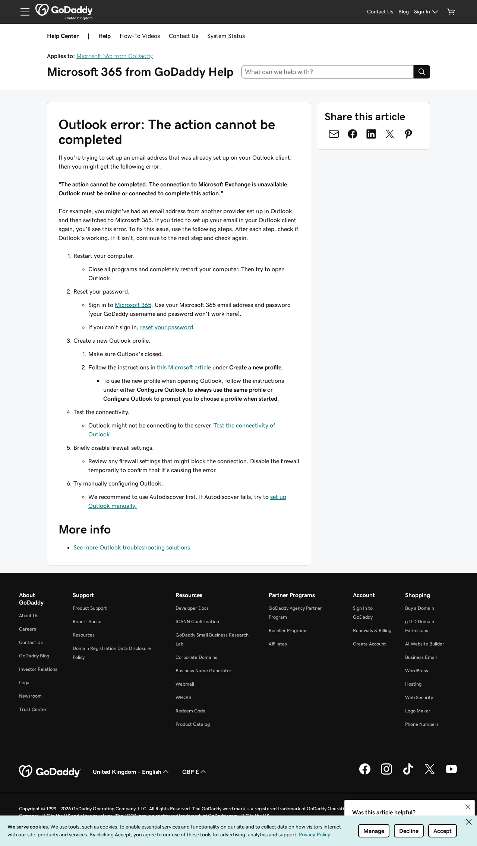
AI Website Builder (424, 643)
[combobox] (328, 71)
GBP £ (190, 772)
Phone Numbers (422, 724)
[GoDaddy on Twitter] (429, 773)
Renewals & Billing (372, 630)
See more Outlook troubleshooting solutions (131, 547)
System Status (226, 36)
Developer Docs (192, 608)
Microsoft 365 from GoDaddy (114, 56)
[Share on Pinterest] (408, 134)
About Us (28, 615)
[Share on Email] (334, 134)
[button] (467, 807)
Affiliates (278, 643)
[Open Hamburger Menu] (22, 12)
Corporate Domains (196, 657)
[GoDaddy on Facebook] (365, 773)
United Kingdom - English (127, 772)
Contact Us (183, 36)
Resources (84, 634)
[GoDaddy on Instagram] (386, 773)
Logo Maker (417, 710)
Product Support (90, 608)
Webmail (185, 684)
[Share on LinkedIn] (371, 134)
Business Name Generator (203, 670)
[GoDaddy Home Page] (50, 771)
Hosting (413, 684)
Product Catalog (193, 724)
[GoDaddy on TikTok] (408, 773)
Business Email (421, 657)
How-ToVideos (140, 36)
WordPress (416, 670)
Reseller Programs (288, 630)
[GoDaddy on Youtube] (451, 773)
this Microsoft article (184, 367)
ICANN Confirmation (197, 621)
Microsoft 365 (133, 305)
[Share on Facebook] (352, 134)
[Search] (422, 71)
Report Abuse (87, 621)
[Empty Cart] (451, 12)
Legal (25, 682)
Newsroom (30, 695)
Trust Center (33, 709)
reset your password (166, 327)
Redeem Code (190, 710)
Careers (27, 629)
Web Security (419, 697)
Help (104, 36)
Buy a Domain (419, 608)
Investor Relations (38, 669)
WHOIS (183, 697)
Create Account (369, 643)
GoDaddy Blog (34, 655)
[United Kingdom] (63, 10)
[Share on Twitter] (389, 134)
